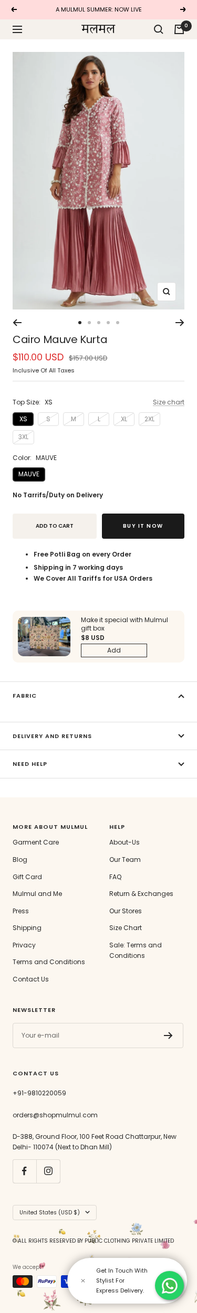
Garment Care (36, 842)
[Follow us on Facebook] (24, 1171)
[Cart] (179, 29)
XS (23, 418)
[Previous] (17, 322)
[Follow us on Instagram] (48, 1171)
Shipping (27, 927)
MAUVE (28, 473)
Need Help (30, 764)
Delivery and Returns (52, 736)
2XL (149, 418)
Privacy (24, 945)
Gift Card (27, 876)
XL (124, 418)
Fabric (25, 695)
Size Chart (125, 927)
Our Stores (125, 910)
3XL (23, 436)
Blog (20, 859)
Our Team (125, 859)
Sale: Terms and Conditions (135, 950)
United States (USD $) (49, 1212)
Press (21, 910)
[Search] (158, 29)
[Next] (179, 322)
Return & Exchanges (141, 893)
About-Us (124, 842)
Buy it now (143, 526)
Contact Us (31, 979)
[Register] (168, 1035)
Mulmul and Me (37, 893)
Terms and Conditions (49, 961)
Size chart (168, 402)
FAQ (115, 876)
